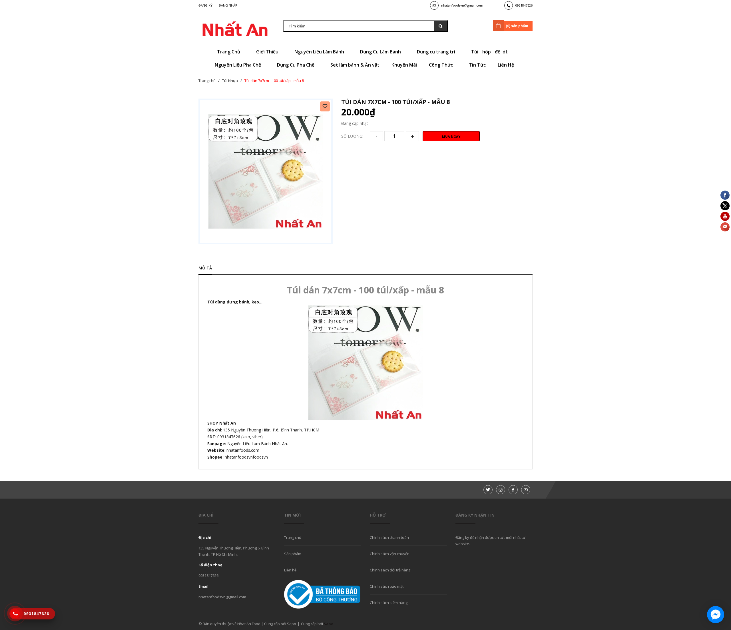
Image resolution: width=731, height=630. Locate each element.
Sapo (329, 623)
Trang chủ (292, 537)
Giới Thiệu (268, 52)
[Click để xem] (265, 171)
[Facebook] (513, 489)
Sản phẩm (292, 553)
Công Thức (441, 65)
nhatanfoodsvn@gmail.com (462, 5)
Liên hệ (290, 570)
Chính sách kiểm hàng (388, 602)
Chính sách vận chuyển (389, 553)
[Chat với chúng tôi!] (715, 614)
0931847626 (524, 5)
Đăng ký (205, 5)
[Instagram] (500, 489)
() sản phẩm (517, 25)
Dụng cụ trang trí (436, 52)
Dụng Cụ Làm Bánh (381, 52)
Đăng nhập (228, 5)
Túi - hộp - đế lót (490, 52)
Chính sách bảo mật (386, 586)
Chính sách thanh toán (389, 537)
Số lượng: (352, 136)
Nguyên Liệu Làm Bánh (319, 52)
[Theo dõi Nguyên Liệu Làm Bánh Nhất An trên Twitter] (488, 489)
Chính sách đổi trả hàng (390, 570)
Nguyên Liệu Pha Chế (238, 65)
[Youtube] (525, 489)
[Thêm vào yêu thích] (325, 106)
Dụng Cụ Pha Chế (296, 65)
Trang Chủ (229, 52)
